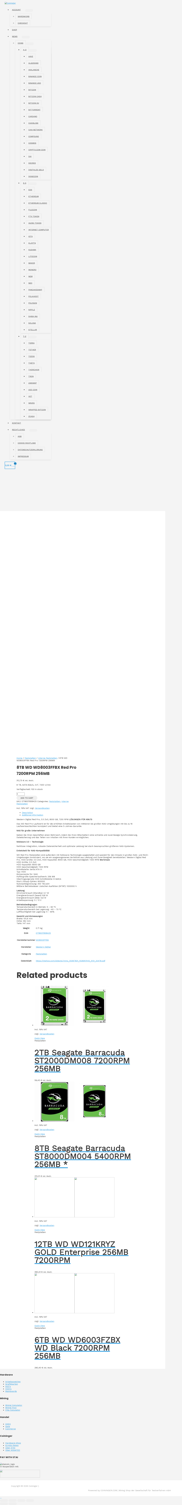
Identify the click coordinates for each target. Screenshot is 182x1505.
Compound (33, 136)
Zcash (31, 416)
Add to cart (27, 798)
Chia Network (35, 130)
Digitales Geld (36, 170)
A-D (25, 50)
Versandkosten (42, 808)
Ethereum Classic (37, 203)
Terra (31, 343)
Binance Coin (35, 76)
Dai (29, 156)
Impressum (23, 456)
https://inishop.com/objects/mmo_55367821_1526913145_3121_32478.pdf (70, 961)
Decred (32, 163)
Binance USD (34, 83)
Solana (32, 323)
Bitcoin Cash (35, 96)
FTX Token (33, 216)
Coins (20, 43)
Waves (31, 403)
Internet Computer (38, 230)
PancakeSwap (35, 290)
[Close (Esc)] (4, 1500)
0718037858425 (43, 933)
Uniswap (32, 383)
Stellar (32, 330)
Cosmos (32, 143)
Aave (30, 56)
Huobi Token (34, 223)
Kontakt (16, 423)
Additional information (32, 815)
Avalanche (33, 70)
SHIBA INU (33, 316)
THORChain (33, 370)
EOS (30, 190)
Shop (14, 30)
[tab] (85, 812)
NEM (30, 276)
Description (27, 812)
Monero (32, 270)
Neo (30, 283)
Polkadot (33, 296)
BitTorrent (34, 110)
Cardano (32, 116)
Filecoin (32, 210)
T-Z (24, 336)
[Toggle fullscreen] (21, 1500)
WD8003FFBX (42, 940)
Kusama (32, 250)
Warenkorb (23, 16)
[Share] (13, 1500)
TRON (31, 376)
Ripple (31, 310)
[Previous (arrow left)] (4, 1503)
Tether (32, 350)
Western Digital (43, 947)
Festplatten (30, 758)
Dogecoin (33, 176)
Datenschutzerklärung (30, 450)
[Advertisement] (91, 491)
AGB (20, 436)
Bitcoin (32, 90)
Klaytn (32, 243)
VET (30, 396)
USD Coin (32, 390)
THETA (31, 363)
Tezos (31, 356)
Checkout (23, 23)
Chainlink (33, 123)
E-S (24, 183)
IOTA (30, 236)
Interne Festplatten (47, 758)
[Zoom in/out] (30, 1500)
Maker (31, 263)
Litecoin (32, 256)
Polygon (32, 303)
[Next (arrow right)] (13, 1503)
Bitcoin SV (33, 103)
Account (16, 10)
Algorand (33, 63)
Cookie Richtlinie (27, 443)
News (14, 36)
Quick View (40, 1038)
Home (19, 758)
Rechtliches (18, 430)
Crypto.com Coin (36, 150)
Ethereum (33, 196)
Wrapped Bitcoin (37, 410)
